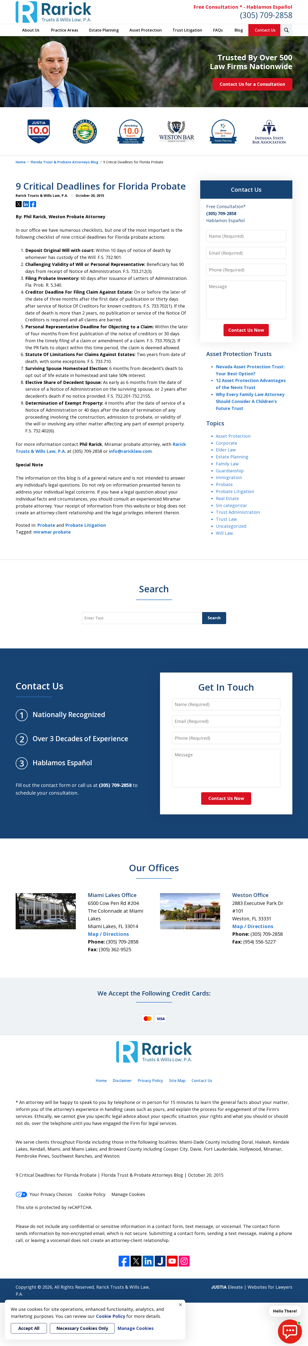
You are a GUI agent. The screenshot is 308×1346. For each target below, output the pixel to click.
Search (214, 617)
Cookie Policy (91, 1194)
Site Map (177, 1080)
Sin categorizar (231, 505)
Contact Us (265, 30)
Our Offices (154, 867)
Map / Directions (108, 934)
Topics (215, 423)
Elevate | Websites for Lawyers (251, 1287)
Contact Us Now (246, 330)
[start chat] (290, 1332)
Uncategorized (231, 526)
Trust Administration (238, 512)
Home (21, 162)
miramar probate (52, 532)
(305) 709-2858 (266, 15)
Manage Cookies (128, 1194)
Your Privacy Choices (51, 1194)
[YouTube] (172, 1261)
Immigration (229, 477)
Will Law (224, 533)
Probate (46, 525)
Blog (239, 30)
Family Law (227, 464)
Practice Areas (64, 30)
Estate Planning (104, 30)
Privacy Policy (150, 1080)
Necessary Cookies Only (82, 1328)
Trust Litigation (187, 30)
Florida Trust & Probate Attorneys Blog (64, 162)
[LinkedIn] (148, 1261)
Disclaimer (122, 1080)
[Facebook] (124, 1261)
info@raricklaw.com (130, 451)
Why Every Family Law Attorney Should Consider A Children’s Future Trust (250, 401)
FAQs (218, 30)
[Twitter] (136, 1261)
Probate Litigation (85, 525)
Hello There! (285, 1311)
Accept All (28, 1328)
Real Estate (227, 498)
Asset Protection (145, 30)
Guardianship (230, 471)
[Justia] (160, 1261)
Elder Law (226, 450)
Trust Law (226, 519)
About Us (30, 30)
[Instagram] (184, 1261)
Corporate (226, 443)
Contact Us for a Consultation (252, 84)
